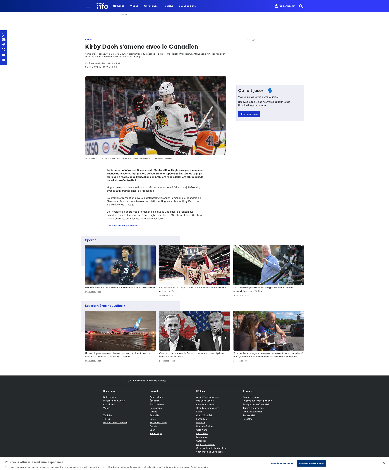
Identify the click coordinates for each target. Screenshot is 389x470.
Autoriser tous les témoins (311, 463)
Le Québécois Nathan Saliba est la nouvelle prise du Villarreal (120, 288)
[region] (194, 463)
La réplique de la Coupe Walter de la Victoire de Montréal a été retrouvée (193, 289)
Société (153, 426)
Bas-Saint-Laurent (205, 400)
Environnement (157, 404)
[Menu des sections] (88, 6)
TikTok (106, 419)
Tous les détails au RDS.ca (122, 225)
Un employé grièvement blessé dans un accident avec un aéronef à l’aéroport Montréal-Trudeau (118, 355)
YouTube (107, 415)
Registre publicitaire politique (257, 400)
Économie (154, 400)
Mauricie (200, 422)
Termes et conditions (253, 408)
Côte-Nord (201, 430)
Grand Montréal (204, 415)
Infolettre (247, 419)
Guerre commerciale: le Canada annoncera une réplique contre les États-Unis (191, 355)
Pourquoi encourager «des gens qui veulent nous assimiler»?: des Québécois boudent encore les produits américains (268, 355)
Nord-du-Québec (205, 426)
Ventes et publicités (252, 411)
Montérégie (202, 437)
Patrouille (154, 415)
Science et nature (158, 422)
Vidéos (134, 6)
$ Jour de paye (187, 6)
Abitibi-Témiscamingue (207, 397)
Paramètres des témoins (115, 422)
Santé (153, 419)
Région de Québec (205, 444)
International (156, 408)
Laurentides (202, 433)
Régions (168, 6)
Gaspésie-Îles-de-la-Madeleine (211, 448)
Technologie (156, 433)
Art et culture (156, 397)
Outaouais (201, 440)
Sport (88, 40)
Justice (153, 411)
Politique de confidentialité (256, 404)
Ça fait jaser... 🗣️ (255, 91)
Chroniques (151, 6)
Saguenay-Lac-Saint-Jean (209, 451)
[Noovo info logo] (102, 6)
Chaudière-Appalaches (207, 408)
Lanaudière (201, 419)
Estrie (199, 411)
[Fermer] (384, 463)
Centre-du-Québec (205, 404)
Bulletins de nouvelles (114, 400)
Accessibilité (249, 415)
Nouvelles (118, 6)
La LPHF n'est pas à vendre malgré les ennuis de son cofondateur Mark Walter (263, 289)
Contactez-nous (251, 397)
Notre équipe (109, 397)
